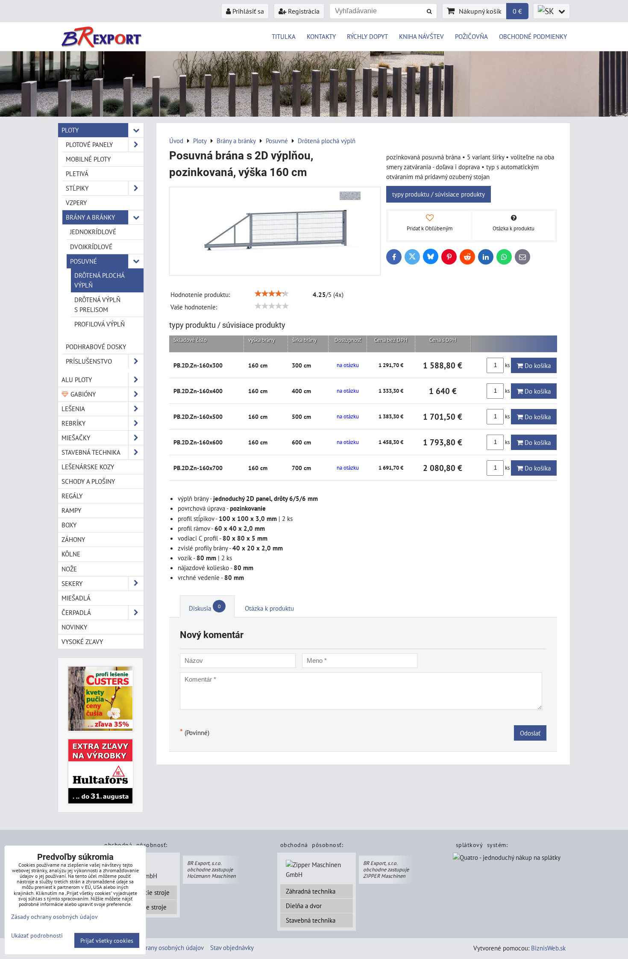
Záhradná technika (310, 891)
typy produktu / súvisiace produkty (438, 194)
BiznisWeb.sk (548, 948)
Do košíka (537, 365)
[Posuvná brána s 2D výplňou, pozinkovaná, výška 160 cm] (275, 231)
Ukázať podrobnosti (37, 935)
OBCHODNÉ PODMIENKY (533, 36)
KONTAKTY (321, 36)
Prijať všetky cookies (106, 940)
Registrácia (303, 11)
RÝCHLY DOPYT (367, 36)
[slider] (272, 293)
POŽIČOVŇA (471, 36)
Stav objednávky (232, 947)
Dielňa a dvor (304, 905)
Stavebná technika (310, 920)
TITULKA (284, 36)
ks (507, 365)
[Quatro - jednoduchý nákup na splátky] (507, 858)
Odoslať (530, 733)
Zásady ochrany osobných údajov (160, 947)
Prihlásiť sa (247, 11)
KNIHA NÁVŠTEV (421, 36)
